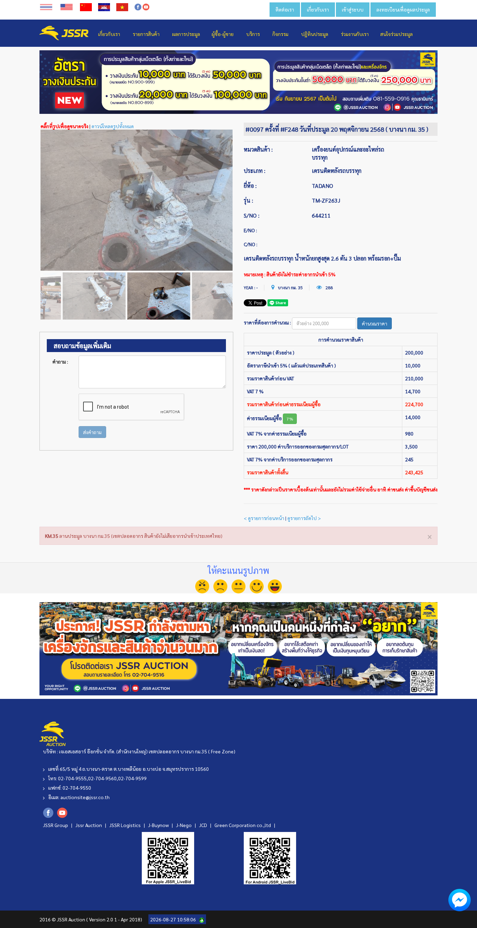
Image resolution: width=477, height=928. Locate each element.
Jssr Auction (89, 825)
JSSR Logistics (125, 825)
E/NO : (250, 230)
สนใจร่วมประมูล (396, 34)
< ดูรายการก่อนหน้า (264, 518)
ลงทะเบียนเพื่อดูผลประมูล (403, 9)
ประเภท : (254, 170)
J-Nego (184, 825)
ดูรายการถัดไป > (304, 518)
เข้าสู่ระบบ (353, 9)
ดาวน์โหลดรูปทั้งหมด (112, 126)
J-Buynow (159, 825)
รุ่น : (248, 200)
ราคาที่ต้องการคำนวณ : (267, 322)
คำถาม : (60, 361)
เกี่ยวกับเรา (318, 9)
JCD (203, 825)
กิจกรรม (280, 34)
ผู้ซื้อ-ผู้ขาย (223, 34)
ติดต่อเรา (285, 9)
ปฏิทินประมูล (314, 34)
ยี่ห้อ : (250, 185)
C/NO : (250, 244)
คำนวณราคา (374, 323)
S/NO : (251, 215)
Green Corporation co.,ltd (243, 825)
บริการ (253, 34)
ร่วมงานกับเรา (355, 34)
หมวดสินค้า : (258, 149)
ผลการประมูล (186, 34)
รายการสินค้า (146, 34)
